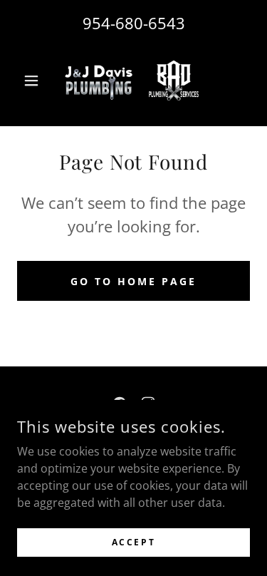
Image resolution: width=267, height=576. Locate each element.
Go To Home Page (133, 281)
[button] (34, 80)
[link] (134, 80)
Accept (133, 542)
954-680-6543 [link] (134, 23)
